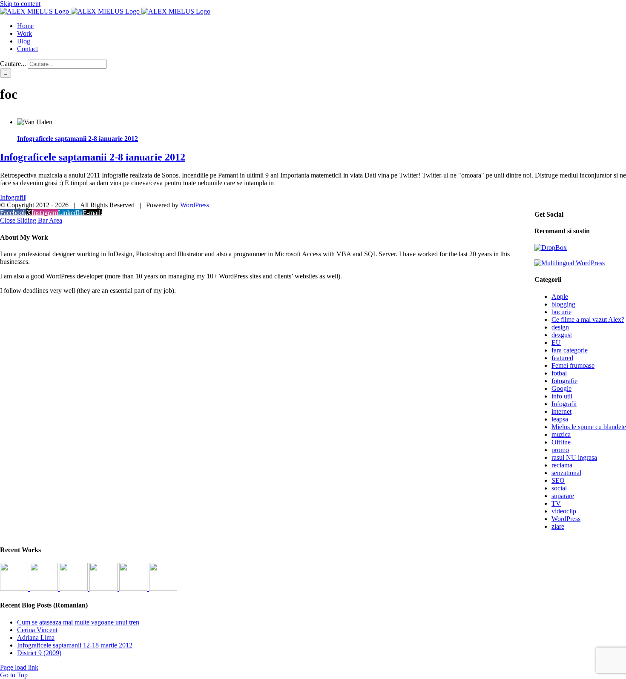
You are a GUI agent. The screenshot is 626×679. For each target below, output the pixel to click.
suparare (562, 495)
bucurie (561, 311)
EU (556, 342)
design (560, 327)
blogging (563, 304)
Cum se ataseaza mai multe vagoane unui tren (78, 622)
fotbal (559, 373)
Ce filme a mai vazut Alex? (587, 319)
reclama (561, 465)
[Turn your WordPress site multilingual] (569, 262)
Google (561, 388)
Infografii (12, 197)
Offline (561, 442)
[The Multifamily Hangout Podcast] (74, 588)
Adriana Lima (36, 637)
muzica (561, 434)
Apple (559, 296)
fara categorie (569, 350)
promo (560, 449)
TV (556, 503)
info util (561, 396)
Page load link (19, 667)
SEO (558, 480)
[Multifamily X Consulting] (45, 588)
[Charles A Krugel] (134, 588)
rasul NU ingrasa (574, 457)
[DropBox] (550, 247)
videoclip (563, 511)
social (559, 488)
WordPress (565, 518)
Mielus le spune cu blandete (588, 426)
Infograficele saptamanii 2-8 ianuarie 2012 (77, 138)
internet (561, 411)
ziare (557, 526)
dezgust (561, 334)
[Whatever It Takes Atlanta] (104, 588)
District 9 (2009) (39, 652)
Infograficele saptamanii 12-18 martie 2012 (74, 645)
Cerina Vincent (37, 629)
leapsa (559, 419)
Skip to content (20, 3)
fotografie (564, 380)
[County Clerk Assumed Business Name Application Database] (163, 588)
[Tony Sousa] (15, 588)
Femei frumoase (572, 365)
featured (562, 357)
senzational (566, 472)
